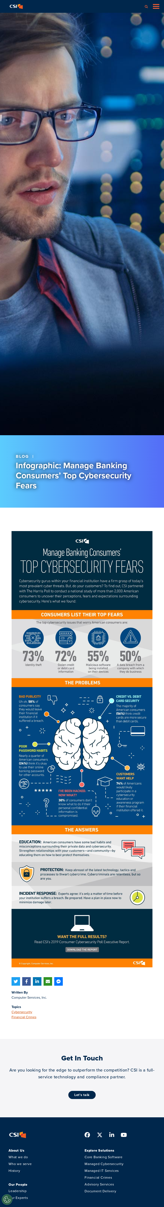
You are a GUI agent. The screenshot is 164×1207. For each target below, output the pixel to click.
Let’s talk (82, 1094)
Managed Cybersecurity (104, 1163)
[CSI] (16, 6)
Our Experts (18, 1197)
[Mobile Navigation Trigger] (156, 6)
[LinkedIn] (37, 981)
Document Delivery (100, 1191)
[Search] (146, 6)
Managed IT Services (102, 1170)
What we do (18, 1157)
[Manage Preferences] (7, 1199)
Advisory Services (99, 1184)
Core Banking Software (104, 1157)
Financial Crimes (24, 1017)
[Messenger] (58, 981)
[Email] (48, 981)
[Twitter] (16, 981)
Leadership (18, 1190)
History (14, 1170)
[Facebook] (26, 981)
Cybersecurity (22, 1012)
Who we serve (20, 1163)
